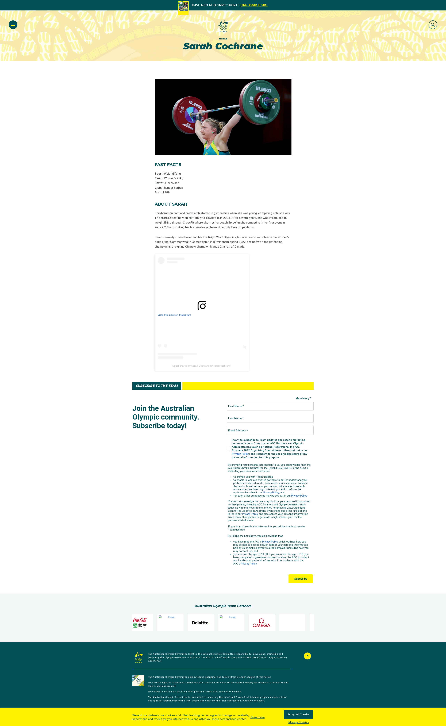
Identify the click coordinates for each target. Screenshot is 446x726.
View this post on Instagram (174, 314)
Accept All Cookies (298, 714)
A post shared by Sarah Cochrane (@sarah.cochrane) (202, 365)
